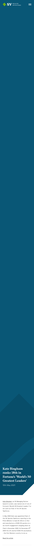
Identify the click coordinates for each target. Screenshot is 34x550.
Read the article (8, 538)
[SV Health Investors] (12, 4)
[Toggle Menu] (30, 4)
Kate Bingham (7, 501)
